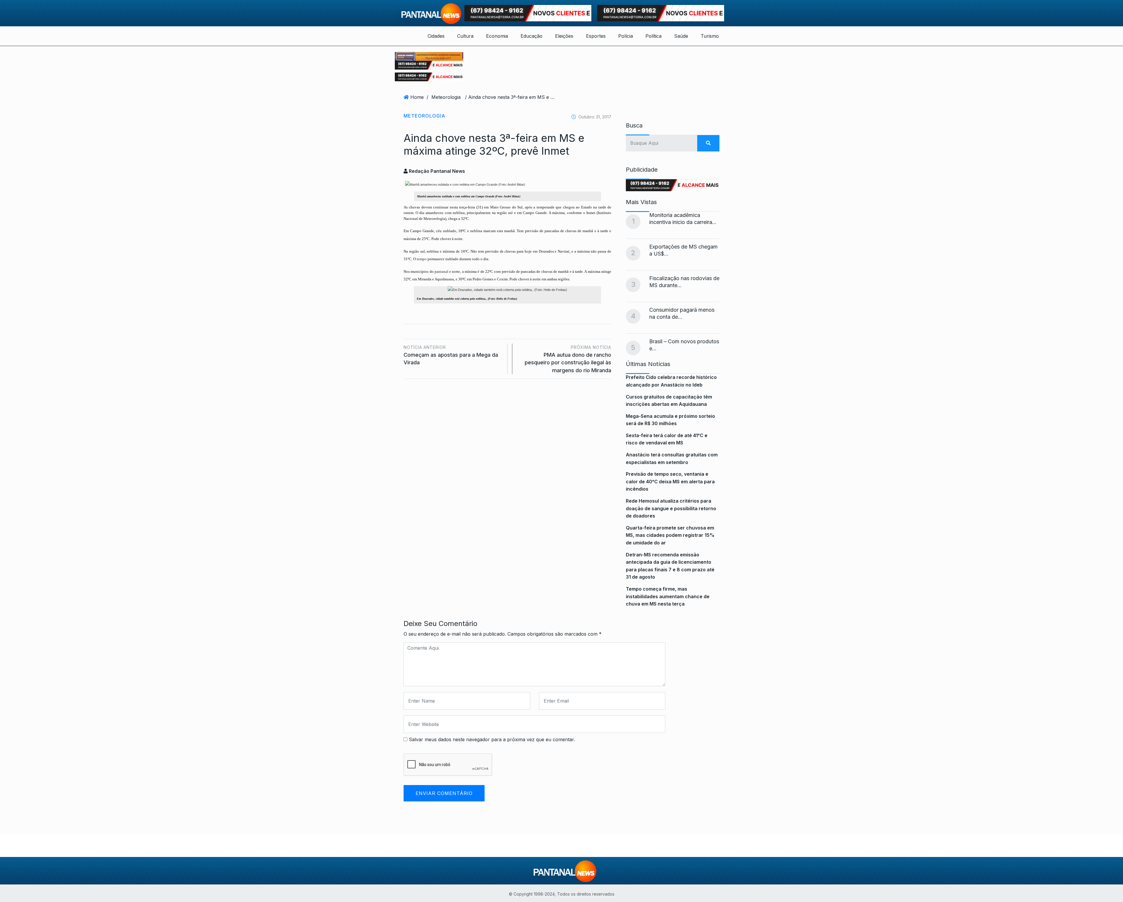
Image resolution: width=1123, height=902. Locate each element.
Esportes (596, 36)
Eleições (564, 36)
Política (653, 36)
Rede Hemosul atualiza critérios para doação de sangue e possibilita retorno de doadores (671, 508)
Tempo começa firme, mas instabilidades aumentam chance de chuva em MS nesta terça (667, 596)
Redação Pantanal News (436, 171)
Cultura (465, 36)
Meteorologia (446, 97)
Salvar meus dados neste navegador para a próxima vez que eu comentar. (492, 739)
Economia (497, 36)
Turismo (710, 36)
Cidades (436, 36)
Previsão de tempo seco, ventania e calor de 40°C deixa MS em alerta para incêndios (670, 481)
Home (417, 97)
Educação (531, 36)
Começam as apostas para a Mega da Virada (451, 355)
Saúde (681, 36)
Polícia (625, 36)
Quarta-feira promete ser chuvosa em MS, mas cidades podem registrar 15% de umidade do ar (670, 535)
